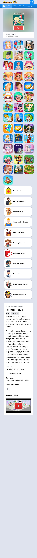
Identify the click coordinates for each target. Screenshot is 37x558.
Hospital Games (17, 306)
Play (18, 28)
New (14, 6)
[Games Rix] (10, 2)
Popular (21, 6)
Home (8, 6)
